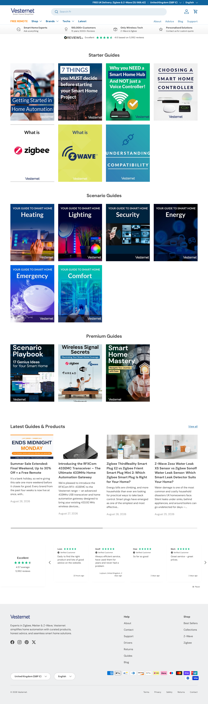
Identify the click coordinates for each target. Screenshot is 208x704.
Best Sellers (191, 623)
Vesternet (22, 692)
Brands (50, 21)
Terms (146, 692)
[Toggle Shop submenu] (41, 21)
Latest (82, 21)
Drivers (128, 642)
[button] (195, 11)
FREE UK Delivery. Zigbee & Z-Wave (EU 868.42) (119, 2)
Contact (128, 629)
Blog (180, 21)
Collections (190, 629)
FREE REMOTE (19, 21)
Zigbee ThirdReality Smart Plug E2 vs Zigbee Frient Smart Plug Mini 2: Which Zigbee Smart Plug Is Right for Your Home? (127, 473)
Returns (128, 649)
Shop (35, 21)
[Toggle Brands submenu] (57, 21)
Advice (169, 21)
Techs (66, 21)
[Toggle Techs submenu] (73, 21)
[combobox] (109, 11)
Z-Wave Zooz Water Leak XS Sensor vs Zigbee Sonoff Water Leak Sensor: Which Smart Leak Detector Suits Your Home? (176, 473)
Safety (169, 692)
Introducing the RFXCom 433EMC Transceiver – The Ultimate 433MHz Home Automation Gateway (79, 470)
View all (193, 426)
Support (192, 21)
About (157, 21)
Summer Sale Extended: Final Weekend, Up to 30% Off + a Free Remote (30, 468)
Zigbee (188, 642)
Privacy (157, 692)
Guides (128, 655)
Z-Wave (188, 636)
